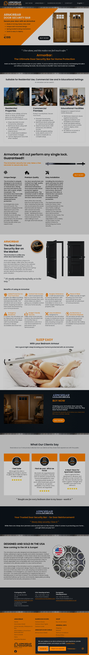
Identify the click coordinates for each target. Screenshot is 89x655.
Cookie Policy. (70, 643)
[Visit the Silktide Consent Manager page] (83, 649)
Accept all (43, 649)
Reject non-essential (57, 649)
